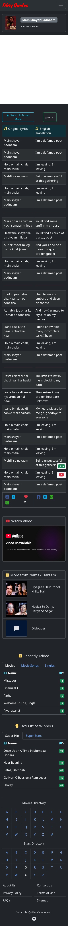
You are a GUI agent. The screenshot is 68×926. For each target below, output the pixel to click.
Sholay (8, 785)
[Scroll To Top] (34, 918)
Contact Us (44, 885)
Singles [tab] (50, 666)
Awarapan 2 (12, 711)
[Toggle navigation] (61, 5)
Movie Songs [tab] (30, 666)
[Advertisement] (34, 69)
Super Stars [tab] (34, 736)
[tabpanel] (34, 692)
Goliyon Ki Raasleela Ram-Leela (25, 778)
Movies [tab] (10, 666)
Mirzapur (10, 681)
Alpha (7, 696)
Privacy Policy (12, 893)
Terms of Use (46, 893)
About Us (9, 885)
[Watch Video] (61, 475)
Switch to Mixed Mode (20, 117)
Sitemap (42, 900)
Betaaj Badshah (14, 770)
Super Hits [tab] (12, 736)
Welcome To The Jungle (19, 703)
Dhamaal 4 (11, 688)
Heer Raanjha (13, 763)
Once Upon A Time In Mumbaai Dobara (25, 753)
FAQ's (7, 900)
